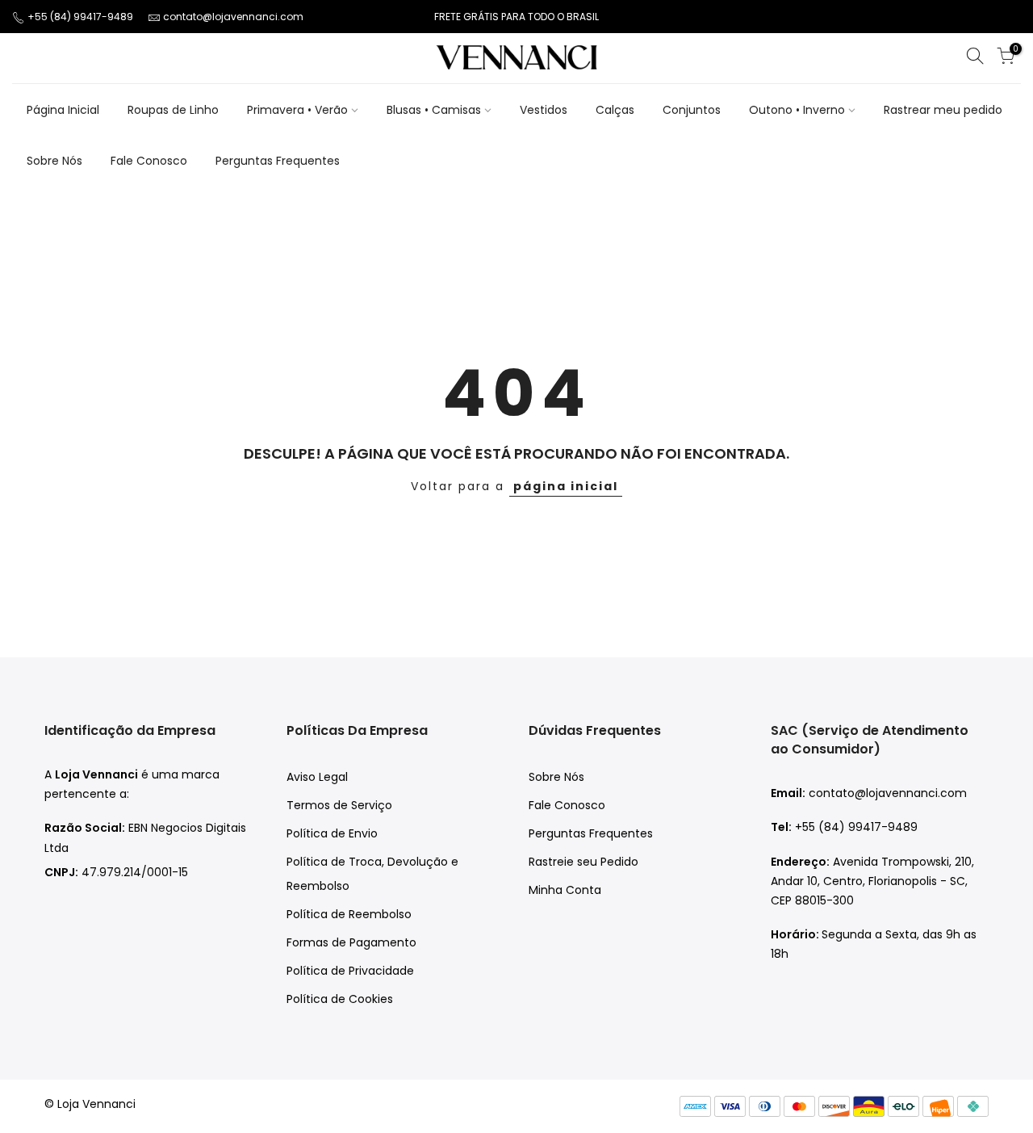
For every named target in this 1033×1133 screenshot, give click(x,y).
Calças (615, 110)
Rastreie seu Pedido (583, 862)
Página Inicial (63, 110)
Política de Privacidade (350, 971)
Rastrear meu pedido (943, 110)
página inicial (565, 486)
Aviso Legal (317, 777)
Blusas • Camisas (434, 110)
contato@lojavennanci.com (233, 16)
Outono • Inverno (797, 110)
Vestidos (543, 110)
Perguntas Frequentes (277, 161)
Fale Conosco (149, 161)
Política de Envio (332, 833)
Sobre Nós (54, 161)
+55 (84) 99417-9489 (81, 16)
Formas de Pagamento (351, 942)
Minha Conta (565, 890)
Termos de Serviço (339, 805)
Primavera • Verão (297, 110)
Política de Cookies (339, 999)
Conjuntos (692, 110)
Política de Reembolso (349, 914)
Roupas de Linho (173, 110)
